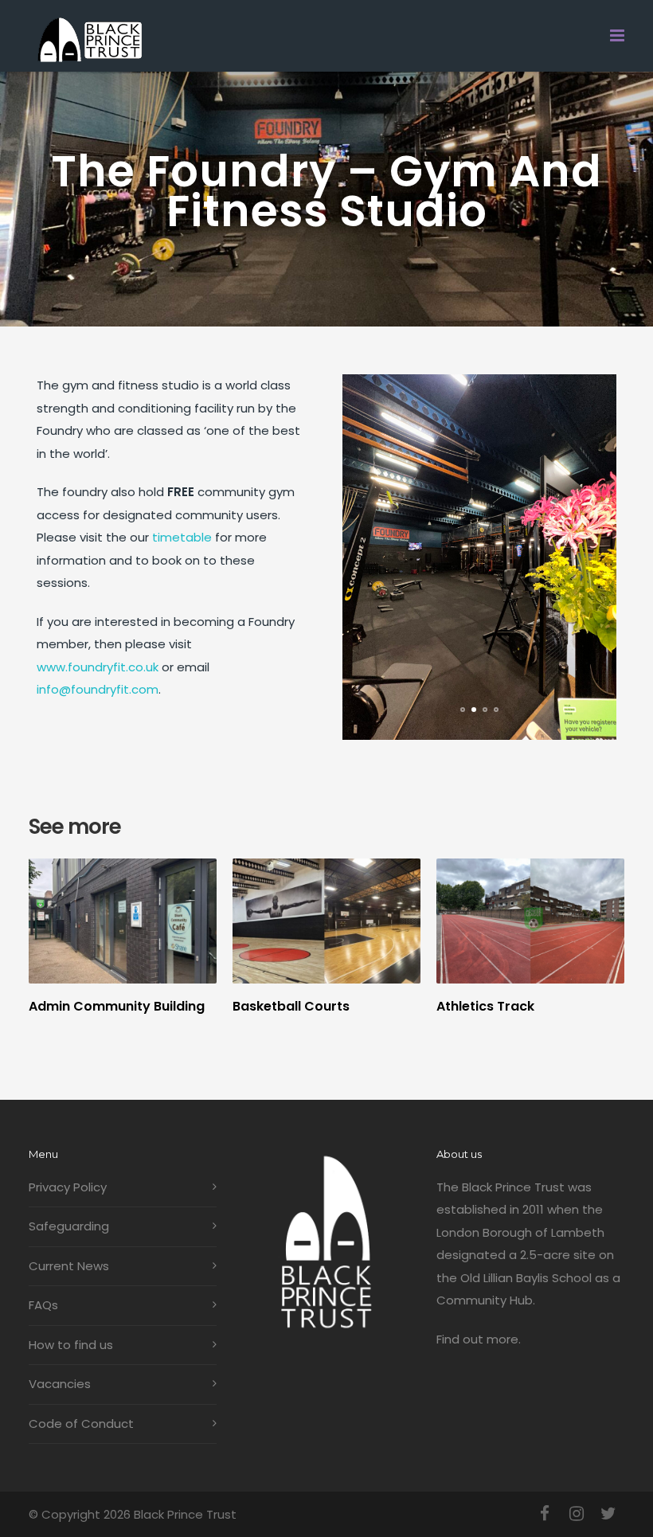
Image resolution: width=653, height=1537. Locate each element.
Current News (69, 1265)
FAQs (43, 1304)
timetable (182, 537)
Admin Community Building (117, 1006)
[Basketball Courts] (326, 921)
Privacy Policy (68, 1187)
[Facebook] (545, 1514)
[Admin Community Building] (123, 921)
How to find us (71, 1344)
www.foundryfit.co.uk (97, 667)
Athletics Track (485, 1006)
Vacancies (60, 1383)
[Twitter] (608, 1514)
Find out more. (478, 1339)
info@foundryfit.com (97, 689)
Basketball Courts (291, 1006)
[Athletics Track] (530, 921)
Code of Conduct (81, 1423)
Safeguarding (69, 1226)
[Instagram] (576, 1514)
